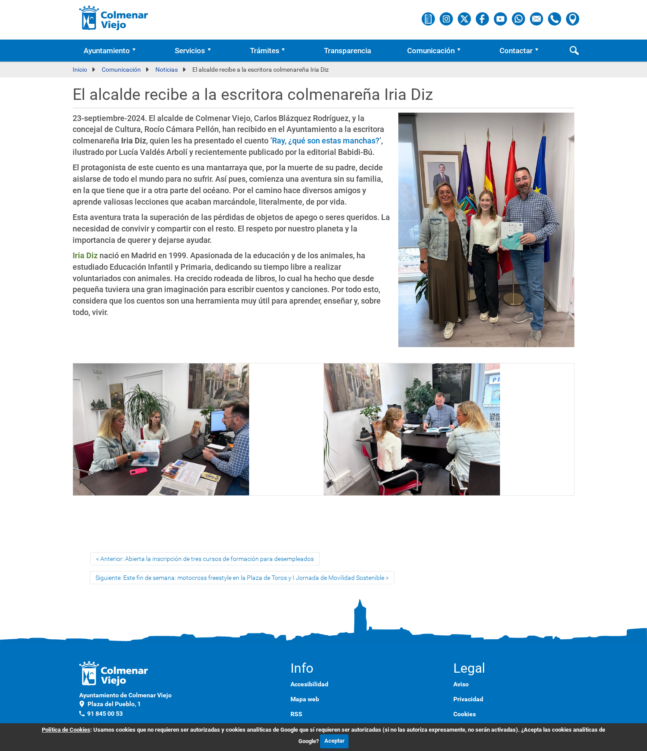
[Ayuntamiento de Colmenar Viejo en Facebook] (483, 18)
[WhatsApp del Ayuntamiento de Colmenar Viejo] (519, 18)
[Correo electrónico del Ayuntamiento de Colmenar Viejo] (537, 18)
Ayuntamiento (107, 50)
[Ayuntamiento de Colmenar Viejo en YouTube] (501, 18)
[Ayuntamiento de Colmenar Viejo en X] (465, 18)
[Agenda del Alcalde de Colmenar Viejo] (429, 18)
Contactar (516, 50)
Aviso (461, 684)
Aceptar (334, 740)
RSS (296, 714)
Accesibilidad (309, 684)
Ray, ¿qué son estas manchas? (325, 140)
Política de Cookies (66, 729)
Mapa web (304, 699)
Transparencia (347, 50)
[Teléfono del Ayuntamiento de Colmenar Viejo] (555, 18)
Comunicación (431, 50)
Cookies (464, 714)
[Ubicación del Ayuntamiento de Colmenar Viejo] (572, 18)
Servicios (190, 50)
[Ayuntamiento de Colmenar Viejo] (113, 17)
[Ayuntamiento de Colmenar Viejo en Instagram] (447, 18)
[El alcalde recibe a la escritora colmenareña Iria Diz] (486, 234)
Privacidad (468, 699)
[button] (137, 51)
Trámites (264, 50)
